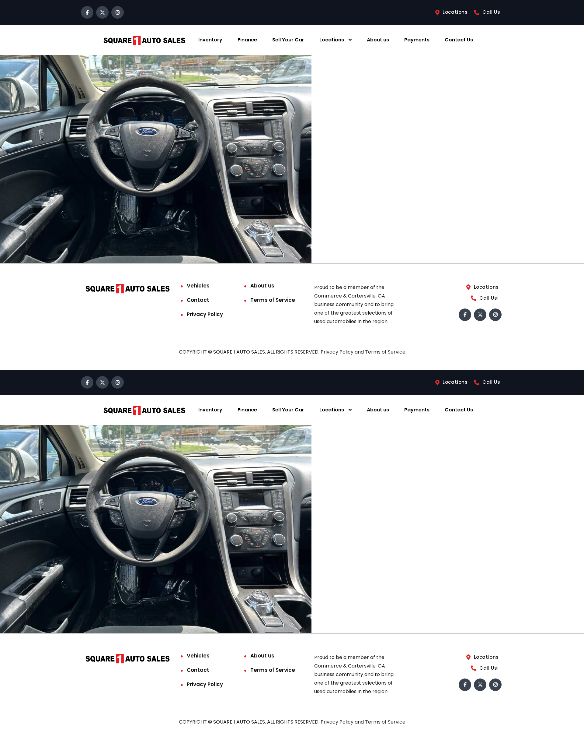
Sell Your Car (288, 39)
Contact (198, 300)
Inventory (210, 39)
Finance (247, 39)
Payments (416, 39)
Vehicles (198, 285)
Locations (331, 39)
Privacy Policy (205, 314)
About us (378, 39)
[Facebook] (87, 12)
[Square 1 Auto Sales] (144, 40)
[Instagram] (117, 12)
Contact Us (459, 39)
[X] (102, 12)
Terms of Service (272, 300)
